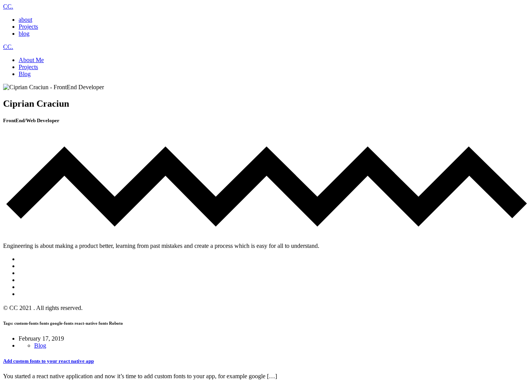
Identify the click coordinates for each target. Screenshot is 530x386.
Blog (40, 345)
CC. (8, 6)
